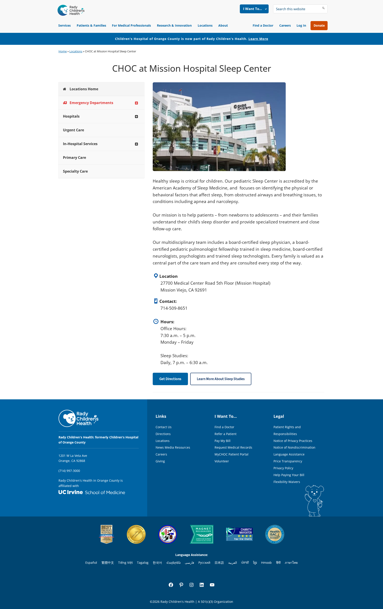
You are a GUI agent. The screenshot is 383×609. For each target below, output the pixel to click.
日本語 (219, 562)
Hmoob (266, 562)
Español (91, 562)
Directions (163, 434)
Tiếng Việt (125, 562)
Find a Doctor (263, 25)
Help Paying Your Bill (289, 475)
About (223, 25)
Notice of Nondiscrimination (294, 447)
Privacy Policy (283, 468)
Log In (301, 25)
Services (64, 25)
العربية (232, 562)
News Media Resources (173, 447)
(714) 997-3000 (69, 471)
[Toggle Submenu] (136, 103)
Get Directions (170, 378)
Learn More (258, 39)
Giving (160, 461)
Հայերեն (173, 562)
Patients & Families (91, 25)
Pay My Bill (223, 441)
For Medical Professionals (131, 25)
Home (63, 51)
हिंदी (278, 562)
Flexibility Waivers (287, 482)
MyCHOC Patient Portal (231, 454)
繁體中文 (108, 562)
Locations (205, 25)
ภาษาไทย (291, 562)
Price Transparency (288, 461)
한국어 (157, 562)
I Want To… (252, 8)
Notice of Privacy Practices (293, 441)
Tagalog (143, 562)
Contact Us (164, 427)
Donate (319, 25)
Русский (204, 562)
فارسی (189, 562)
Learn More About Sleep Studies (221, 378)
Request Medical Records (233, 447)
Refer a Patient (225, 434)
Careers (285, 25)
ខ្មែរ (255, 562)
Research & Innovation (174, 25)
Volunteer (222, 461)
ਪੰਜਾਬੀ (245, 562)
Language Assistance (289, 454)
